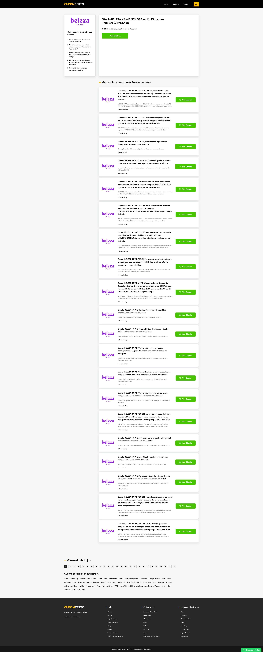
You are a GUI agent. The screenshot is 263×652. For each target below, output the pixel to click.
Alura (74, 582)
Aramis (88, 586)
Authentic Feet (69, 589)
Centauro (184, 615)
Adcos (93, 578)
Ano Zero (73, 586)
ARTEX (116, 586)
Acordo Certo (85, 578)
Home (165, 4)
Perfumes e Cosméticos (151, 636)
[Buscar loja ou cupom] (196, 4)
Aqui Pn (81, 586)
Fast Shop (184, 626)
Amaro (89, 582)
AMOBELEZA (142, 582)
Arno (99, 586)
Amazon (96, 582)
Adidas (99, 578)
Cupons (176, 4)
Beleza (145, 626)
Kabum (183, 622)
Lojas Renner (185, 633)
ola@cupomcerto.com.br (72, 617)
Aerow (121, 578)
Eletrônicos (147, 619)
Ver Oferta (115, 36)
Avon (78, 589)
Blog (109, 626)
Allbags (151, 578)
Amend (103, 582)
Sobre (109, 615)
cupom (74, 607)
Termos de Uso (112, 633)
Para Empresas (112, 622)
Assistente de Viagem (152, 586)
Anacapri (161, 582)
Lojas (186, 4)
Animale (169, 582)
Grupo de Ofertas (253, 650)
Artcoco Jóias (107, 586)
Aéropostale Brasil (110, 578)
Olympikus (184, 636)
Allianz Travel (166, 578)
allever (157, 578)
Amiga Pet (121, 582)
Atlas (168, 586)
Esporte (146, 629)
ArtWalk (124, 586)
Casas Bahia (185, 629)
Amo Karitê (131, 582)
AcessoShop (73, 578)
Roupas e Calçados (149, 612)
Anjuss (66, 586)
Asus (163, 586)
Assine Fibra (138, 586)
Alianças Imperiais (131, 578)
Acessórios (147, 615)
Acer (66, 578)
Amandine (81, 582)
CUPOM (74, 4)
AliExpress (143, 578)
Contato (110, 629)
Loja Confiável (112, 619)
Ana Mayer (152, 582)
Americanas (111, 582)
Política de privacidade (115, 636)
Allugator (67, 582)
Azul (83, 589)
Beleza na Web (186, 619)
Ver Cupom (187, 100)
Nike (182, 612)
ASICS (130, 586)
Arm (93, 586)
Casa (145, 622)
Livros (145, 633)
